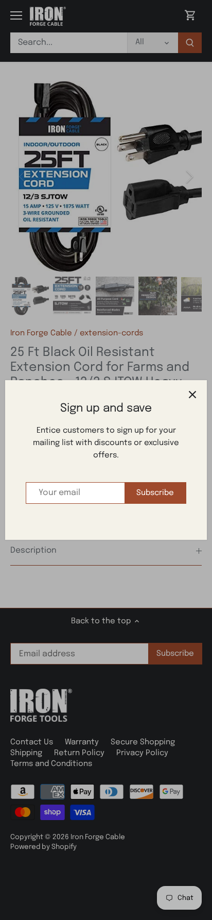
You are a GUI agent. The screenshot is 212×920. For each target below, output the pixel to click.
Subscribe (155, 493)
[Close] (192, 394)
